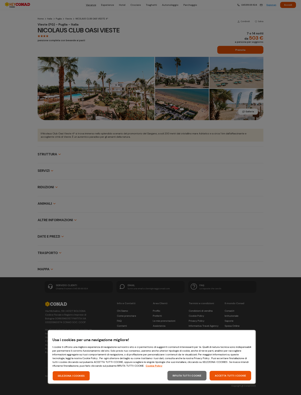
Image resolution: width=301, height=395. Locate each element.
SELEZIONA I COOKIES (71, 375)
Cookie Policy (154, 365)
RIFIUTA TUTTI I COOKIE (187, 375)
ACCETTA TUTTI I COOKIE (230, 375)
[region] (152, 357)
